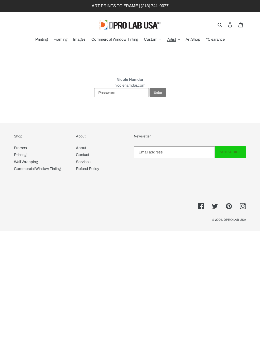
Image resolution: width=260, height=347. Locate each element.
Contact (82, 155)
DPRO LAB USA (235, 220)
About (81, 148)
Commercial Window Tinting (37, 169)
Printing (20, 155)
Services (83, 162)
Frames (20, 148)
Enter (157, 92)
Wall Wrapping (26, 162)
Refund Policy (87, 169)
